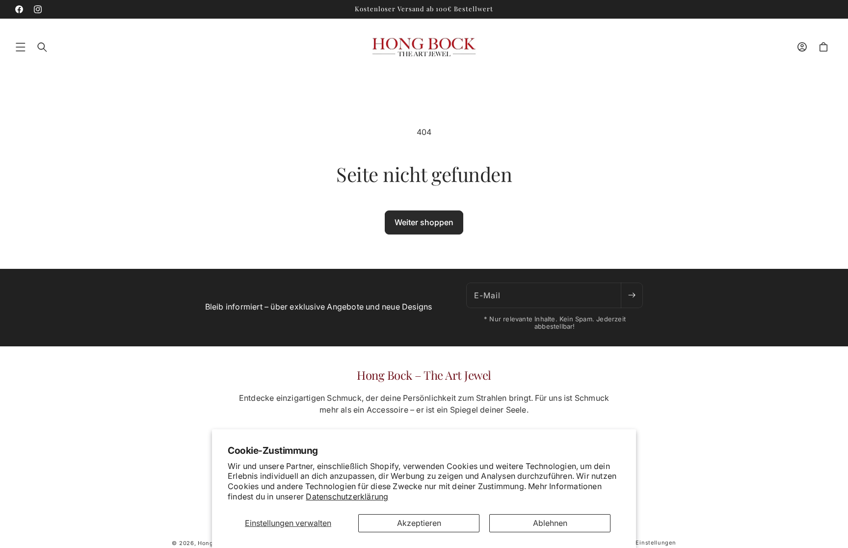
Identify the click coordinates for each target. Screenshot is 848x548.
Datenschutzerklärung (347, 496)
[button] (20, 47)
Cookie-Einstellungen (644, 542)
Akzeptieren (419, 523)
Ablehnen (550, 523)
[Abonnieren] (631, 295)
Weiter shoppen (424, 222)
